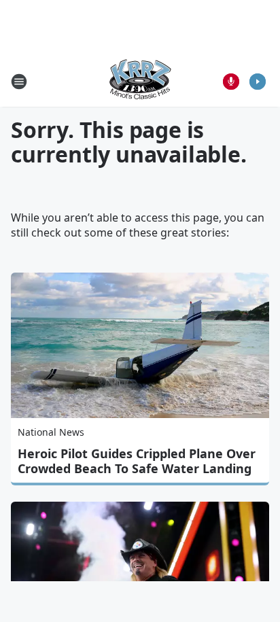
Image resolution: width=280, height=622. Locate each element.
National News (51, 432)
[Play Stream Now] (257, 81)
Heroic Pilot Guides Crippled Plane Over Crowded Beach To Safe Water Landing (137, 461)
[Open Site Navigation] (19, 81)
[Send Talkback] (231, 81)
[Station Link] (140, 81)
